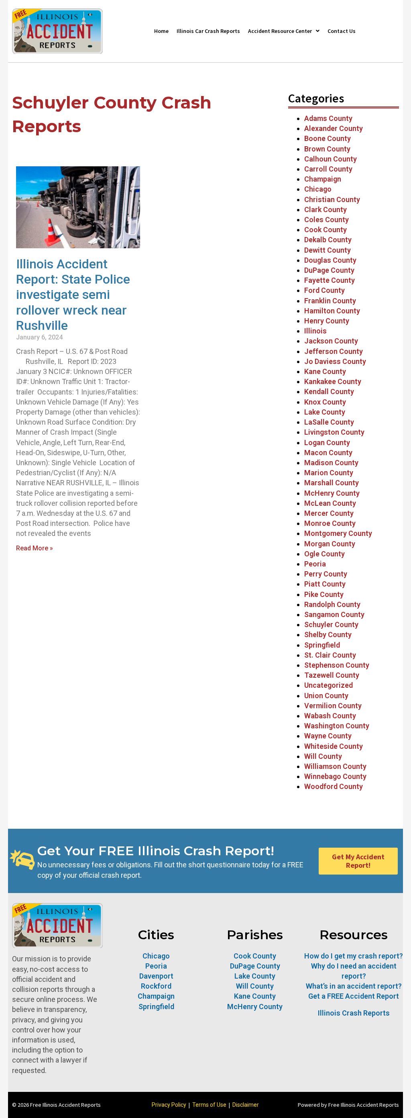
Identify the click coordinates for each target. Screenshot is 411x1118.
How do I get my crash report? (353, 956)
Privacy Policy (169, 1105)
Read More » (34, 548)
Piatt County (325, 584)
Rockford (156, 986)
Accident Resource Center (280, 31)
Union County (326, 695)
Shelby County (328, 634)
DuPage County (329, 270)
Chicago (318, 189)
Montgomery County (338, 533)
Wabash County (330, 715)
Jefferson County (333, 351)
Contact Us (342, 31)
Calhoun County (330, 159)
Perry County (325, 574)
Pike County (324, 594)
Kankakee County (332, 381)
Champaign (322, 179)
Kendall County (329, 391)
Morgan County (329, 544)
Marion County (328, 472)
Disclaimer (245, 1105)
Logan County (327, 442)
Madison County (331, 462)
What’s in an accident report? (354, 986)
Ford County (324, 290)
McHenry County (332, 493)
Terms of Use (209, 1105)
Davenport (156, 976)
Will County (323, 756)
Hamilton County (332, 311)
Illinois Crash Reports (354, 1013)
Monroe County (330, 523)
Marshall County (331, 482)
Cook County (325, 229)
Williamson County (335, 766)
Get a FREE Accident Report (353, 996)
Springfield (322, 645)
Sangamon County (334, 614)
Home (161, 31)
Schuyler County (331, 624)
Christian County (332, 199)
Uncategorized (328, 685)
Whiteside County (333, 746)
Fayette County (329, 280)
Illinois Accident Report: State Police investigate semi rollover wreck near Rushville (73, 294)
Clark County (325, 209)
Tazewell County (331, 675)
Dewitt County (327, 250)
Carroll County (328, 169)
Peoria (315, 564)
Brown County (327, 149)
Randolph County (332, 604)
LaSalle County (329, 422)
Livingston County (334, 432)
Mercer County (329, 513)
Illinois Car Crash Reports (208, 31)
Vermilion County (333, 705)
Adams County (328, 118)
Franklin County (330, 300)
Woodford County (333, 786)
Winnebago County (335, 776)
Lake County (324, 412)
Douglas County (330, 260)
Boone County (327, 138)
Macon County (328, 452)
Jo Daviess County (335, 361)
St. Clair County (330, 655)
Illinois (315, 331)
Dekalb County (328, 239)
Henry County (326, 321)
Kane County (325, 371)
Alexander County (333, 128)
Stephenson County (336, 665)
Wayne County (328, 736)
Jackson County (331, 341)
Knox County (325, 402)
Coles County (326, 219)
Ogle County (324, 554)
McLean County (331, 503)
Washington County (336, 725)
